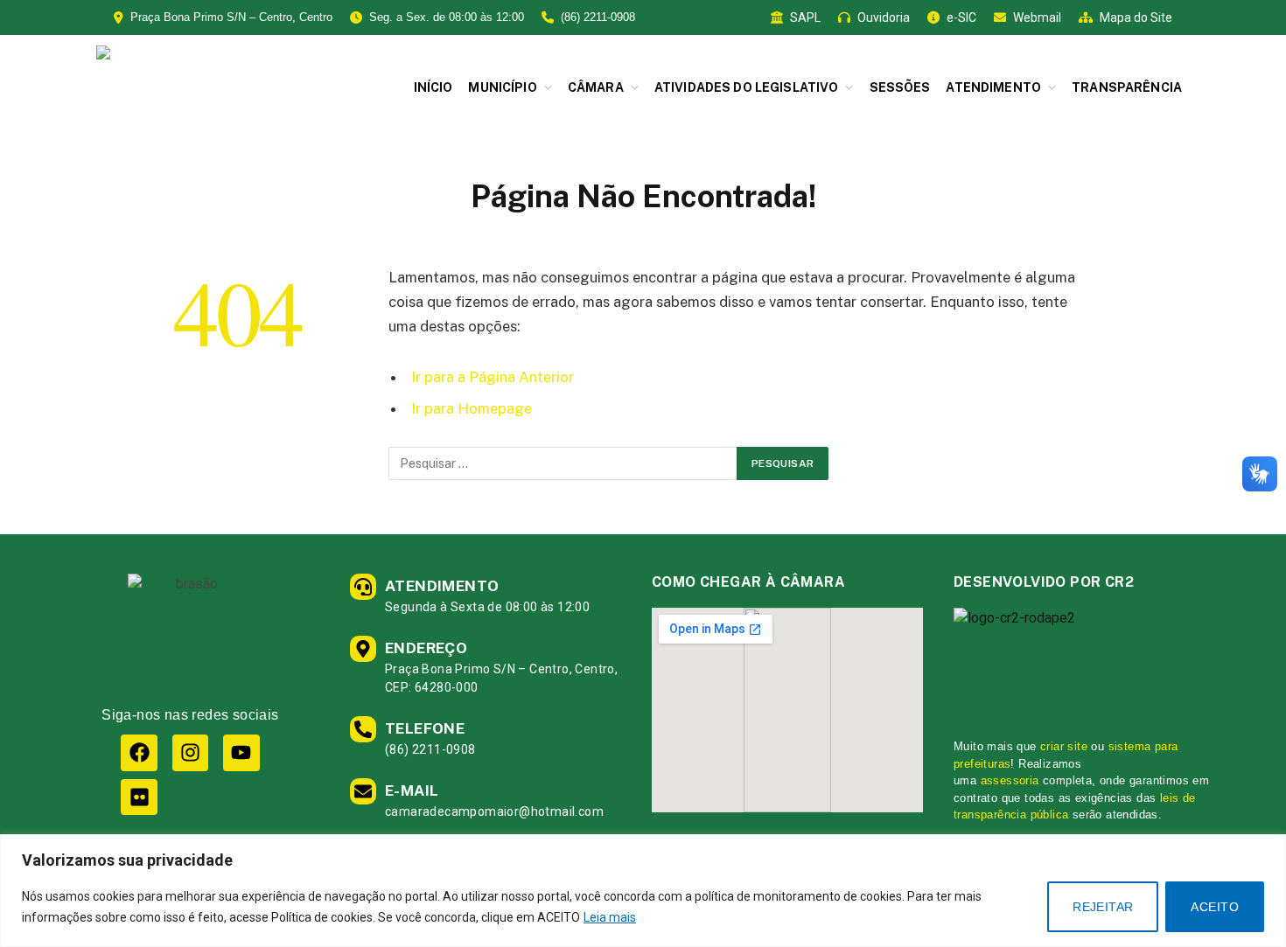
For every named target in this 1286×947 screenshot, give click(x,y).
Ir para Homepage (471, 408)
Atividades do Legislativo (746, 87)
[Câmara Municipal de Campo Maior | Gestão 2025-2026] (236, 87)
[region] (643, 890)
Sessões (900, 87)
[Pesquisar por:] (563, 463)
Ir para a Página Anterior (492, 377)
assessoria (1010, 780)
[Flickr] (139, 797)
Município (502, 87)
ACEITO (1215, 907)
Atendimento (993, 87)
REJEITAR (1103, 907)
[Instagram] (190, 752)
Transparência (1127, 87)
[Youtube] (241, 752)
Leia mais (610, 917)
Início (433, 87)
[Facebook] (139, 752)
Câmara (596, 87)
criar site (1063, 746)
